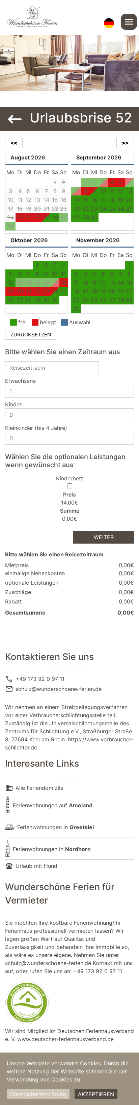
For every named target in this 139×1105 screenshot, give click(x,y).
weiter (104, 537)
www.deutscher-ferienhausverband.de (65, 1039)
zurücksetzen (30, 334)
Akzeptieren (96, 1094)
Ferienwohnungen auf (52, 805)
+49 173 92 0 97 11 (40, 678)
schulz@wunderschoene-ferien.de (59, 689)
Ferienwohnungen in (55, 827)
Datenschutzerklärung (38, 1094)
